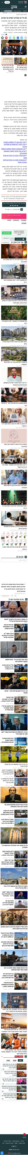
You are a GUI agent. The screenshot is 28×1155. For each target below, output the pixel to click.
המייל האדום (7, 1141)
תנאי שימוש (22, 1143)
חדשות (25, 11)
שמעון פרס (23, 220)
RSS (16, 1143)
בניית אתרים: (16, 1150)
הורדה (7, 2)
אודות (22, 1141)
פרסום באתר (16, 1141)
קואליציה (24, 223)
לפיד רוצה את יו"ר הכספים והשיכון (15, 142)
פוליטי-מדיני (8, 11)
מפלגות (9, 220)
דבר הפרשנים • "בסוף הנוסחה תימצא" (13, 149)
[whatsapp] (14, 38)
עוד (3, 1143)
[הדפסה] (10, 38)
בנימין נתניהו (16, 220)
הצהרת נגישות (9, 1143)
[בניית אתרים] (10, 1149)
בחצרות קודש (17, 11)
